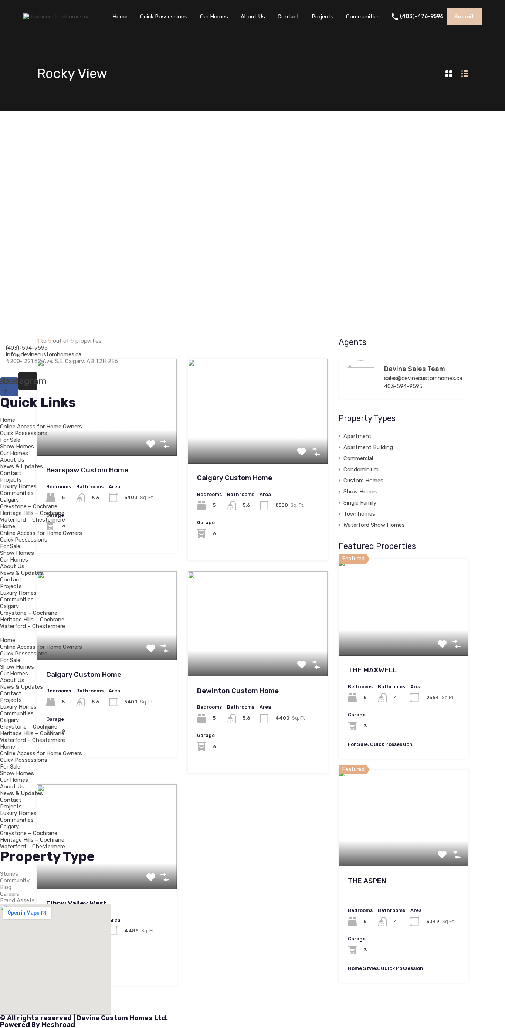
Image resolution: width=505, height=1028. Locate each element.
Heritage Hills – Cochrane (32, 513)
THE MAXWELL (372, 670)
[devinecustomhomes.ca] (56, 16)
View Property (403, 636)
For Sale (10, 440)
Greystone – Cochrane (28, 506)
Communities (363, 16)
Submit (464, 16)
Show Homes (17, 446)
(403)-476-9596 (421, 17)
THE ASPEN (367, 880)
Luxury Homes (18, 486)
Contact (288, 16)
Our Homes (214, 16)
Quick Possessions (163, 16)
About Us (253, 16)
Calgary (9, 499)
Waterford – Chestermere (32, 519)
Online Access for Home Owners (41, 426)
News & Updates (21, 466)
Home (120, 16)
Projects (322, 16)
